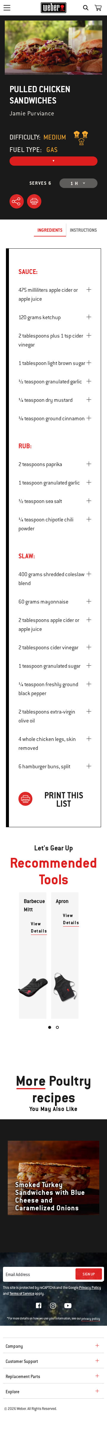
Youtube (68, 1306)
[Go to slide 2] (57, 1027)
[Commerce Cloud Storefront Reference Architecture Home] (54, 7)
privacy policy (90, 1319)
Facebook (38, 1305)
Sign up (89, 1274)
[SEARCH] (87, 7)
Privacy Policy (90, 1287)
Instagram (52, 1305)
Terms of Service (22, 1293)
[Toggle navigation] (7, 8)
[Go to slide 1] (49, 1027)
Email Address (18, 1274)
